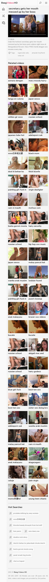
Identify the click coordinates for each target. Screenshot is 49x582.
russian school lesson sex (35, 117)
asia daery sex (34, 531)
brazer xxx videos (37, 317)
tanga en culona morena (15, 99)
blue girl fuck (14, 389)
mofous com (35, 208)
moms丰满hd (14, 498)
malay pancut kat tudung (37, 262)
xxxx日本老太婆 (15, 153)
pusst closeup (35, 298)
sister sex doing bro (38, 407)
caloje (11, 480)
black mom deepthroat (34, 153)
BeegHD (9, 2)
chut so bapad (18, 561)
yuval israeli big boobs (22, 555)
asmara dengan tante (15, 81)
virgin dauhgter (36, 189)
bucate (11, 335)
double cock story (20, 537)
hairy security (35, 226)
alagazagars (34, 462)
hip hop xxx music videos (37, 244)
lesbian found (35, 280)
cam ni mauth (14, 208)
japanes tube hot (16, 135)
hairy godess (35, 371)
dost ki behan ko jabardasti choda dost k (16, 172)
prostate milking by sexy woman (25, 513)
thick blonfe (34, 171)
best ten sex (35, 389)
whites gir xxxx (15, 117)
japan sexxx (34, 98)
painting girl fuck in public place (17, 190)
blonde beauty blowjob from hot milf (27, 525)
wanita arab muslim (17, 280)
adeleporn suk (35, 135)
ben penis (17, 531)
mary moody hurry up (37, 81)
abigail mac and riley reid (36, 353)
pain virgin (33, 480)
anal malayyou (15, 317)
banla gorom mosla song (17, 226)
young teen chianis (37, 498)
